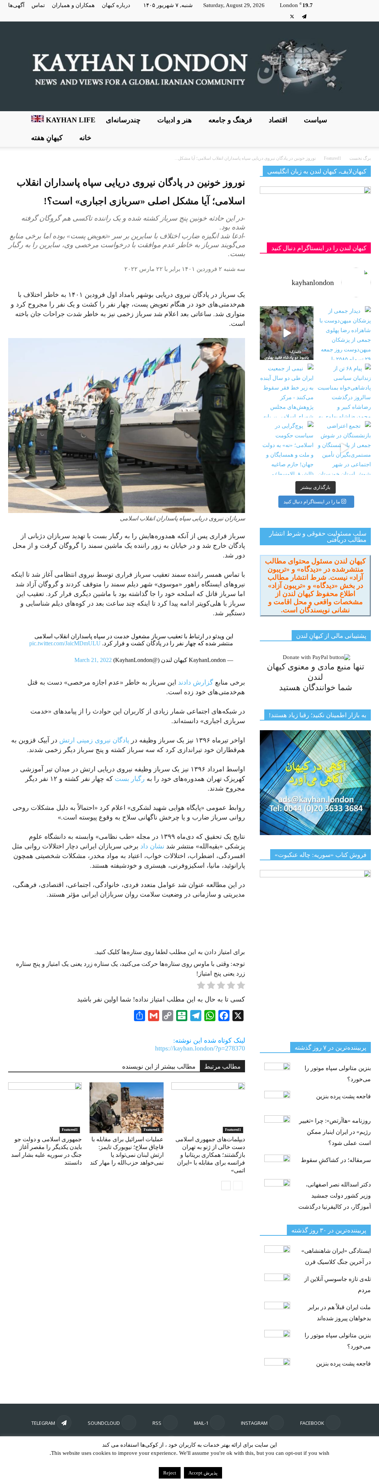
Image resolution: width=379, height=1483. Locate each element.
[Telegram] (304, 16)
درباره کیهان (116, 5)
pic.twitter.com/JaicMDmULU (65, 643)
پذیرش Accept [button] (203, 1473)
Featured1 (70, 1130)
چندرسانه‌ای (123, 120)
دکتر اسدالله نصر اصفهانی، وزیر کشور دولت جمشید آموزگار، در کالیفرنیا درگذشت (334, 1195)
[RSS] (328, 16)
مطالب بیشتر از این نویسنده (158, 1066)
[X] (292, 16)
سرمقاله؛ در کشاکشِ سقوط (336, 1160)
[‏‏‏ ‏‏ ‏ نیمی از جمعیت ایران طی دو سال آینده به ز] (286, 390)
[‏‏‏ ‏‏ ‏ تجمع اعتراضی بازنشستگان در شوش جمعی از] (344, 448)
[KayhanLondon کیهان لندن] (189, 66)
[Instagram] (353, 16)
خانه (85, 138)
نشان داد (152, 846)
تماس (38, 5)
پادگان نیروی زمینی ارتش (94, 740)
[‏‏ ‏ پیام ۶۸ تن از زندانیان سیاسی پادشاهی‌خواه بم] (344, 390)
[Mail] (340, 16)
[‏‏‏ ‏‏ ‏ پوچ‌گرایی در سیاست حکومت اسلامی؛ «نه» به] (286, 448)
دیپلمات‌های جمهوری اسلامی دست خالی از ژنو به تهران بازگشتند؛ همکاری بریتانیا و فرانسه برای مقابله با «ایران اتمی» (210, 1155)
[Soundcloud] (316, 16)
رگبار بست (131, 778)
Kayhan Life (69, 120)
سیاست (315, 120)
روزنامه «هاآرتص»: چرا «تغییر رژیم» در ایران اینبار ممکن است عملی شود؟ (335, 1132)
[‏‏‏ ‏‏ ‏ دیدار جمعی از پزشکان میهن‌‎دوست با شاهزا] (344, 333)
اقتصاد (278, 120)
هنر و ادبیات (174, 120)
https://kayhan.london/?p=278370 (200, 1048)
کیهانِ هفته (47, 138)
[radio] (241, 986)
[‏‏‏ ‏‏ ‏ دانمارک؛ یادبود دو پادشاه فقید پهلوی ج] (286, 333)
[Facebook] (365, 16)
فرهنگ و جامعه (230, 120)
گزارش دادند (195, 682)
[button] (362, 129)
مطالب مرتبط (222, 1066)
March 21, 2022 (93, 660)
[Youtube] (279, 16)
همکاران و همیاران (73, 5)
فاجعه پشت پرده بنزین (343, 1096)
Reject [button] (169, 1473)
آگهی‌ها (16, 5)
